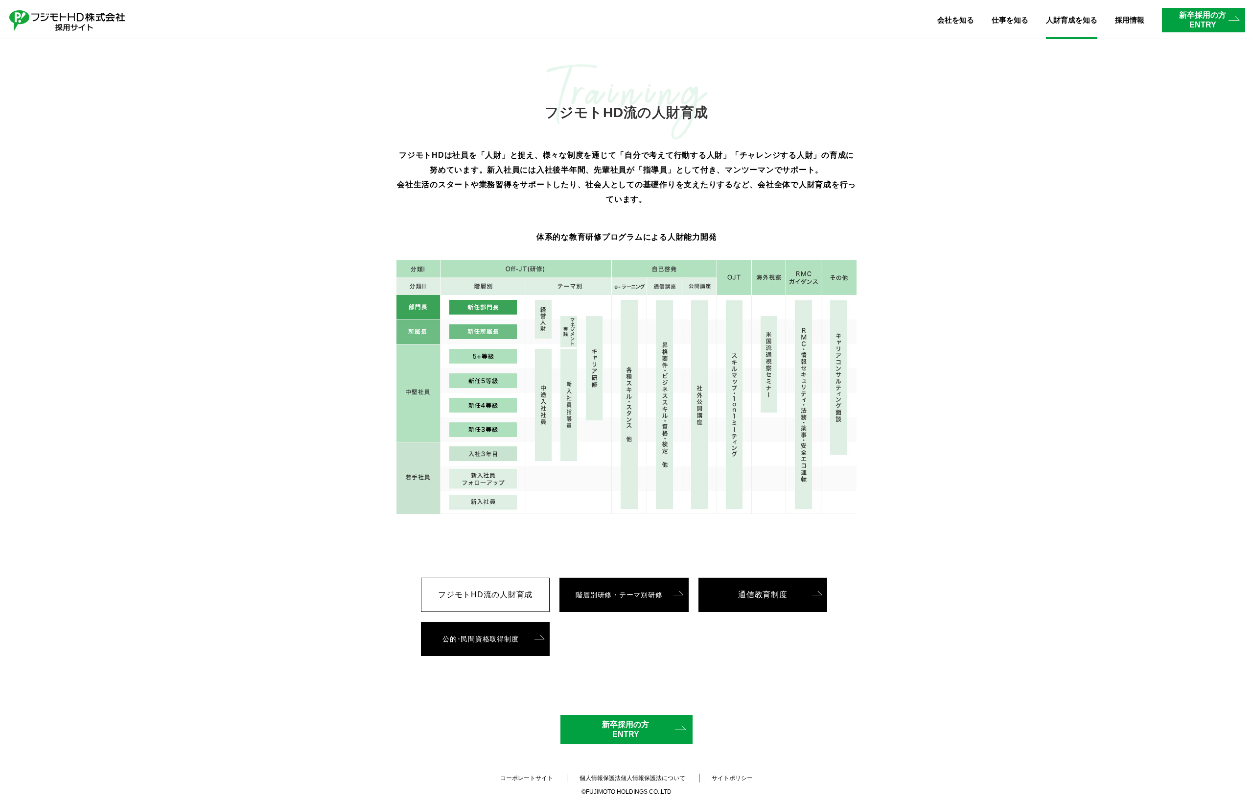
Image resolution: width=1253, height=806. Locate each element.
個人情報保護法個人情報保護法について (632, 778)
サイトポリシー (732, 778)
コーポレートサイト (526, 778)
